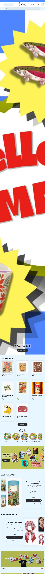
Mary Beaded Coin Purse (6, 416)
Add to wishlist (33, 503)
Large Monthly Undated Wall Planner (7, 375)
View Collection (21, 424)
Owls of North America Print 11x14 (37, 375)
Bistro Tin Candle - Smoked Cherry (22, 417)
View (33, 500)
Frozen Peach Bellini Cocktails (21, 375)
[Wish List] (38, 4)
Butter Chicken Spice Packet (37, 395)
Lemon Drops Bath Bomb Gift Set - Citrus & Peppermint (7, 396)
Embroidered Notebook (21, 394)
